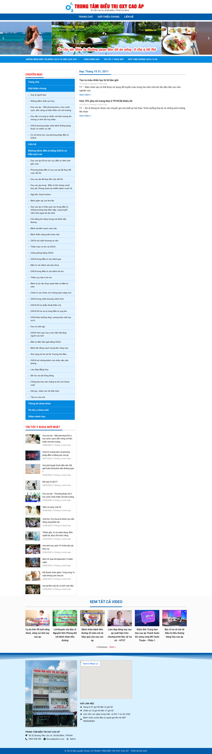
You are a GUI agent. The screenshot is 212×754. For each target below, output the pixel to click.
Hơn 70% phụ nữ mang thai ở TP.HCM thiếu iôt (105, 100)
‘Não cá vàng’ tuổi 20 (51, 507)
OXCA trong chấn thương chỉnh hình (47, 299)
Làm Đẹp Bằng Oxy (39, 369)
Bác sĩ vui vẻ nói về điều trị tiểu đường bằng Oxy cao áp (174, 633)
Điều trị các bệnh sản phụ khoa (45, 265)
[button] (3, 38)
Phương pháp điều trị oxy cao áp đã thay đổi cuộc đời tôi (51, 171)
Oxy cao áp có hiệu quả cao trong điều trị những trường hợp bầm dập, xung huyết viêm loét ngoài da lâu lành (49, 210)
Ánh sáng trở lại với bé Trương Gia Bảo (48, 354)
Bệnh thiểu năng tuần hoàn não (45, 234)
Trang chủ (86, 17)
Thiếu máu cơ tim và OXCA (43, 246)
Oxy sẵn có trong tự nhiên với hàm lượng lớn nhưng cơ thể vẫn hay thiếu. (51, 118)
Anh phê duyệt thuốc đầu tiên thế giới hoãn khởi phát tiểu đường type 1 (58, 468)
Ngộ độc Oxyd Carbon (41, 194)
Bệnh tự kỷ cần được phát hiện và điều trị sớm (49, 285)
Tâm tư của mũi (38, 397)
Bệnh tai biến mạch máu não (44, 228)
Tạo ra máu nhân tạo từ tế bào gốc (99, 80)
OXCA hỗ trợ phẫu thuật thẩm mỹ (46, 305)
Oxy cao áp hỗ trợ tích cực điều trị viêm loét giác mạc (50, 162)
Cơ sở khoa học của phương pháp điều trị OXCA (50, 136)
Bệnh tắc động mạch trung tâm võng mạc (49, 348)
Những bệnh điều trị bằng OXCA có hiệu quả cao (51, 59)
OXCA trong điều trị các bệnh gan (46, 259)
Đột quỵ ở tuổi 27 (50, 482)
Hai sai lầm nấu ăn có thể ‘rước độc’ (58, 586)
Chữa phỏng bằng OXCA (42, 253)
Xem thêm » (85, 94)
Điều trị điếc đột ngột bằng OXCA (46, 342)
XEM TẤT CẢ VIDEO (106, 602)
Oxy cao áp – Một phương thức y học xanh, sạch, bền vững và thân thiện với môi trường (51, 108)
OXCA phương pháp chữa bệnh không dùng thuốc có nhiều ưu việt (51, 127)
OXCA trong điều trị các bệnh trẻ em (47, 271)
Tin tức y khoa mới (114, 59)
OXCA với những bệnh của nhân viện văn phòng (49, 362)
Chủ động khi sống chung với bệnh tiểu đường (48, 220)
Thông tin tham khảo (39, 403)
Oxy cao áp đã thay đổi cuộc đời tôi (47, 179)
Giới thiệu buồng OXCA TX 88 (142, 59)
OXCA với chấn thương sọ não (44, 240)
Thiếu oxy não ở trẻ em (41, 277)
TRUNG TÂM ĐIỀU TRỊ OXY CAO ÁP (111, 751)
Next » (112, 646)
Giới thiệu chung (108, 17)
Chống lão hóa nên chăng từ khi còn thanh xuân (50, 383)
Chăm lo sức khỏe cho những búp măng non (51, 293)
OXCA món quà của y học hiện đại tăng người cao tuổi (48, 334)
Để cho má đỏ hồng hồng (42, 375)
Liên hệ (129, 17)
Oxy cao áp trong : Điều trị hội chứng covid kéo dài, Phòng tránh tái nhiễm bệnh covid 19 (51, 187)
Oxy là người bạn (38, 95)
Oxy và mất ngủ (38, 326)
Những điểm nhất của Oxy (43, 101)
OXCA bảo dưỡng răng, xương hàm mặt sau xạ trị (51, 319)
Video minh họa (92, 59)
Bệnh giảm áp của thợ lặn (42, 200)
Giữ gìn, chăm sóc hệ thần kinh (45, 391)
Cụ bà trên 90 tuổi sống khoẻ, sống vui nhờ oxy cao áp (37, 633)
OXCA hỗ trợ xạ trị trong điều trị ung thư (49, 311)
